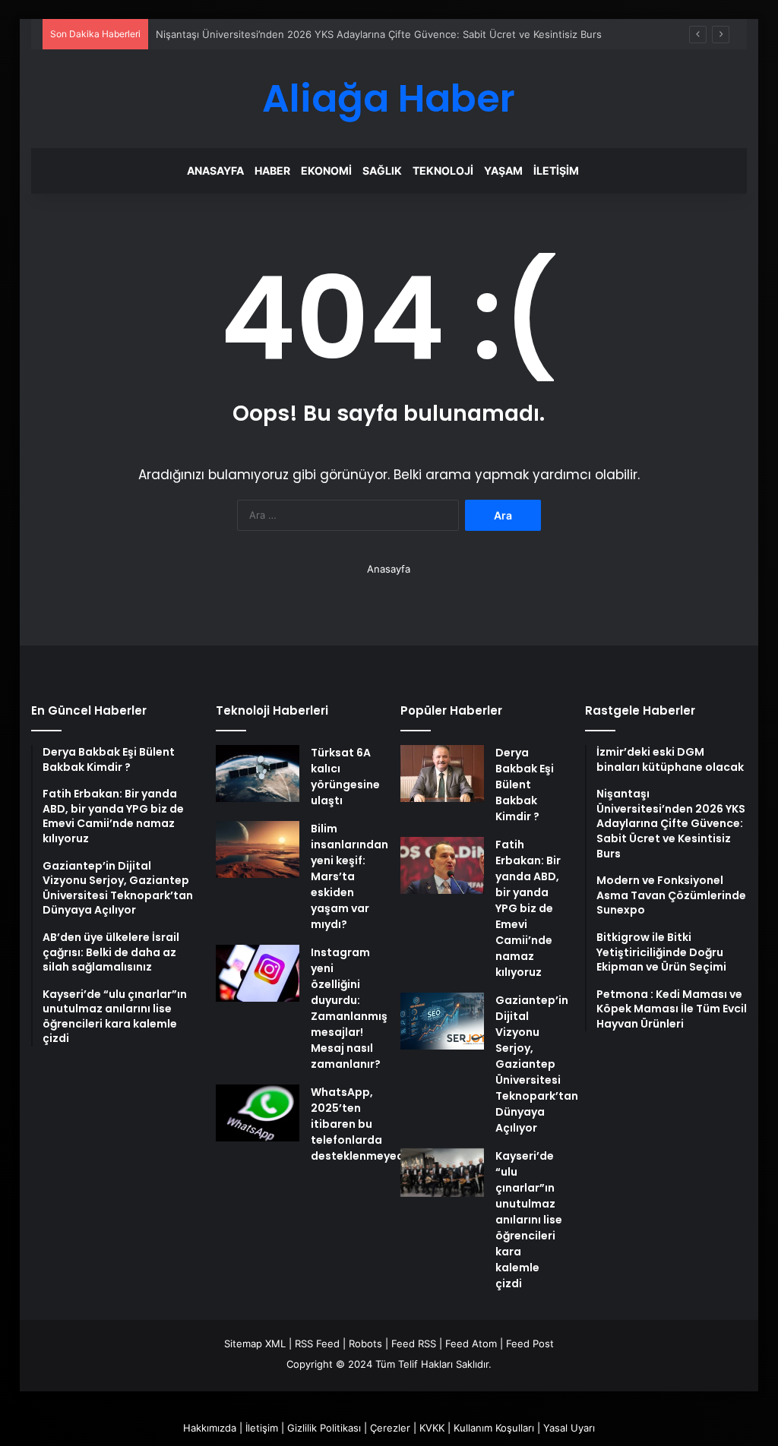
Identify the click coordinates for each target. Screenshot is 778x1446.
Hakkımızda (209, 1428)
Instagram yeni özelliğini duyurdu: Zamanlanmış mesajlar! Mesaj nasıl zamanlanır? (349, 1008)
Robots (365, 1343)
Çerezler (390, 1428)
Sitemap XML (255, 1343)
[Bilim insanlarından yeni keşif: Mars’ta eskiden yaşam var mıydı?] (257, 849)
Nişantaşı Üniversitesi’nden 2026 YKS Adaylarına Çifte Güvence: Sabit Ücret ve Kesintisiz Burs (379, 34)
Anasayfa (215, 170)
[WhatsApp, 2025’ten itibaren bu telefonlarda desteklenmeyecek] (257, 1112)
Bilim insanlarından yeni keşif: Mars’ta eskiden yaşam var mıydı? (349, 876)
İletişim (556, 170)
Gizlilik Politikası (324, 1428)
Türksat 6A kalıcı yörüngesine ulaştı (345, 776)
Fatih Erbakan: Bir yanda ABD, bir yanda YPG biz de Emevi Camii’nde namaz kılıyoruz (528, 908)
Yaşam (503, 170)
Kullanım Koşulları (494, 1428)
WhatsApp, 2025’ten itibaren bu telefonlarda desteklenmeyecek (363, 1123)
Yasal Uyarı (569, 1428)
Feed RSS (413, 1343)
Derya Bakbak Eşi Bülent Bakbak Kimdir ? (524, 784)
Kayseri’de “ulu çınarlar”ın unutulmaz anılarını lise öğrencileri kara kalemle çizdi (528, 1219)
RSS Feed (317, 1343)
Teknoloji (443, 170)
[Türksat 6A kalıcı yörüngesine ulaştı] (257, 773)
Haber (272, 170)
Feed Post (530, 1343)
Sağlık (382, 170)
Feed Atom (471, 1343)
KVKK (431, 1428)
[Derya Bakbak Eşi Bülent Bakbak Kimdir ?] (442, 773)
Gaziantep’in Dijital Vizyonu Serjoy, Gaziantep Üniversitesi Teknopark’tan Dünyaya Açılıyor (536, 1064)
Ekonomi (326, 170)
